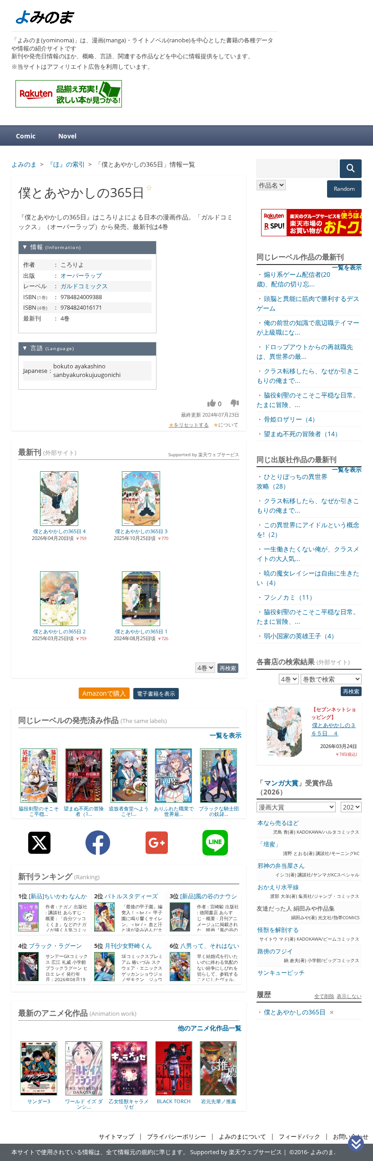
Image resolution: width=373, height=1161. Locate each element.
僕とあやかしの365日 (295, 1012)
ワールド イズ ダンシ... (52, 1104)
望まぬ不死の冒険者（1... (84, 811)
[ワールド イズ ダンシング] (52, 1092)
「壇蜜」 (269, 844)
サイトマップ (116, 1137)
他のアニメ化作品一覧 (210, 1028)
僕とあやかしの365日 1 (141, 631)
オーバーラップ (81, 275)
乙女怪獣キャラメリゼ (97, 1104)
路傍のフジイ (275, 951)
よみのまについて (242, 1137)
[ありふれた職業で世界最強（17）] (173, 799)
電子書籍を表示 (156, 694)
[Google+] (156, 849)
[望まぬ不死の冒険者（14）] (84, 799)
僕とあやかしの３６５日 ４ (333, 729)
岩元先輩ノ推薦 (186, 1101)
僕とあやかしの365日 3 (141, 531)
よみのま (322, 1152)
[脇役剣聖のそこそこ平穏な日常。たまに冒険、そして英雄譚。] (38, 799)
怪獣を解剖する (278, 930)
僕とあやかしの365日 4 (59, 531)
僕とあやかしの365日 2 (59, 631)
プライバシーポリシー (176, 1137)
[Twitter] (39, 849)
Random (344, 189)
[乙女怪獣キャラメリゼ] (97, 1092)
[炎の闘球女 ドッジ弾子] (231, 1092)
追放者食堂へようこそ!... (129, 811)
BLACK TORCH (142, 1101)
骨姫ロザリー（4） (291, 419)
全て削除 (324, 996)
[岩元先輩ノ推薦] (186, 1092)
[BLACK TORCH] (142, 1092)
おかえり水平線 (278, 887)
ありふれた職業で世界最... (174, 811)
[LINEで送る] (215, 849)
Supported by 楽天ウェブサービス (203, 454)
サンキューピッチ (281, 973)
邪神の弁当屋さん (281, 866)
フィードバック (299, 1137)
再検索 (228, 668)
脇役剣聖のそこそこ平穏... (39, 811)
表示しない (349, 996)
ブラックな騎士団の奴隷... (219, 811)
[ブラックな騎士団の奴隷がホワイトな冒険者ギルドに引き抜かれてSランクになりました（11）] (218, 799)
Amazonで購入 (104, 693)
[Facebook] (98, 849)
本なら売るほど (278, 823)
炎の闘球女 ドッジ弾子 (232, 1104)
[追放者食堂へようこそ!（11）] (128, 799)
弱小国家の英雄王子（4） (301, 635)
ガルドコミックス (84, 286)
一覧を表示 (226, 735)
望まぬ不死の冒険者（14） (302, 433)
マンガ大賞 (281, 782)
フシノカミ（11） (290, 597)
